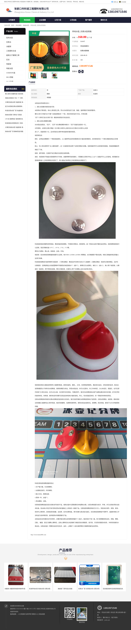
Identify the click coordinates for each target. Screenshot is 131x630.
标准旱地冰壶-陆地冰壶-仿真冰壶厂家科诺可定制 (20, 588)
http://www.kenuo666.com (38, 534)
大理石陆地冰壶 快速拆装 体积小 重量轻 (15, 102)
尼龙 (8, 60)
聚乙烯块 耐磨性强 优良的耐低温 (15, 94)
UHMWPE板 (10, 73)
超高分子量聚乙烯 (12, 55)
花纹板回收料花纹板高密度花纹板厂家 (90, 588)
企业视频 (42, 20)
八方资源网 (21, 614)
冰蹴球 (8, 46)
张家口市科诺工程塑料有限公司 (46, 608)
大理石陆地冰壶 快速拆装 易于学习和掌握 (15, 127)
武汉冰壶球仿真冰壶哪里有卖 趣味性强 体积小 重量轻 (15, 106)
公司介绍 (58, 20)
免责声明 (28, 614)
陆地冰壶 (26, 25)
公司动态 (73, 20)
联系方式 (104, 20)
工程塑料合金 (11, 51)
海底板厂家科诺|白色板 (40, 588)
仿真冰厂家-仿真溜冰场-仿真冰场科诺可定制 (68, 588)
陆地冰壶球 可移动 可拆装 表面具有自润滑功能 (15, 115)
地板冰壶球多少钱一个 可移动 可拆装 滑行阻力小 (15, 98)
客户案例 (88, 20)
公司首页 (11, 20)
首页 (12, 25)
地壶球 (8, 64)
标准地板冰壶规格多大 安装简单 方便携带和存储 (15, 123)
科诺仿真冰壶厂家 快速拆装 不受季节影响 (15, 110)
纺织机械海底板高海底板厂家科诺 (114, 588)
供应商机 (27, 20)
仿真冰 (8, 42)
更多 (23, 89)
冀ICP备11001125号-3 (30, 608)
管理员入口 (35, 614)
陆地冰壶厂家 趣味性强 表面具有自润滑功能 (15, 131)
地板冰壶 (9, 68)
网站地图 (42, 614)
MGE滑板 (9, 77)
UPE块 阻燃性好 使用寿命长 (14, 119)
